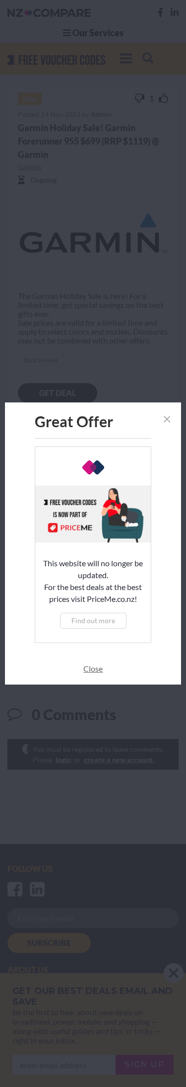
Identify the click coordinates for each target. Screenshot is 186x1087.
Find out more (93, 620)
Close (93, 668)
